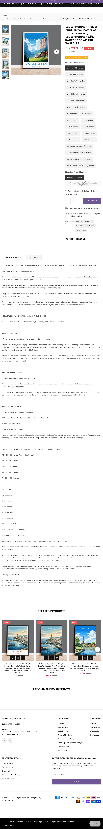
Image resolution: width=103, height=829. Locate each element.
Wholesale (94, 731)
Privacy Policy (7, 763)
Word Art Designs (65, 735)
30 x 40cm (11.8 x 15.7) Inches (79, 146)
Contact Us (94, 735)
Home (4, 15)
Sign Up (77, 781)
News (92, 739)
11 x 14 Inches (88, 120)
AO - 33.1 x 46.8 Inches (76, 107)
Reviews (34, 257)
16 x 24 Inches (89, 133)
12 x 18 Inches (88, 126)
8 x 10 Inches (72, 120)
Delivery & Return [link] (91, 191)
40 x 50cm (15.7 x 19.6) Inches (79, 153)
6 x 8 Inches (86, 113)
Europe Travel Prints (84, 221)
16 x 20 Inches (72, 133)
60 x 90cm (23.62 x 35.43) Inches (80, 166)
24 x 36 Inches (89, 139)
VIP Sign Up (62, 750)
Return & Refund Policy (11, 775)
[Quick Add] (18, 658)
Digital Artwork (63, 731)
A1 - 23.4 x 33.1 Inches (76, 100)
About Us (93, 723)
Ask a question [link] (74, 194)
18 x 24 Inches (72, 139)
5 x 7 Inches (72, 113)
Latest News (95, 727)
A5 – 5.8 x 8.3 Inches (75, 74)
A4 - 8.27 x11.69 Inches (76, 81)
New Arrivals (63, 727)
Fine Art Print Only (74, 177)
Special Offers (63, 746)
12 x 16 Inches (72, 126)
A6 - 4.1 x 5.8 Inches (75, 68)
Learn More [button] (9, 825)
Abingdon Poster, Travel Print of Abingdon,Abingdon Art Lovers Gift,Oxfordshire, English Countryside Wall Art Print (85, 667)
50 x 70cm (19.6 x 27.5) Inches (79, 159)
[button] (56, 51)
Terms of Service (9, 767)
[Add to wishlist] (12, 658)
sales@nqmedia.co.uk (16, 718)
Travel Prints (81, 230)
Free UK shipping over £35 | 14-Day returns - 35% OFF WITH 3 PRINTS (51, 3)
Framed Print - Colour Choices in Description (83, 184)
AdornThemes (8, 800)
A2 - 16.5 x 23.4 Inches (76, 94)
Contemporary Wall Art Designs (70, 743)
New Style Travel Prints (85, 226)
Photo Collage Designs (67, 739)
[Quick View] (23, 658)
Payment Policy (8, 778)
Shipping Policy (8, 771)
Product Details (13, 257)
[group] (36, 50)
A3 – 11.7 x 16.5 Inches (75, 87)
